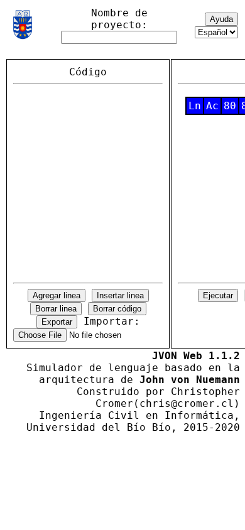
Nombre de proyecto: (119, 19)
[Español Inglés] (216, 32)
